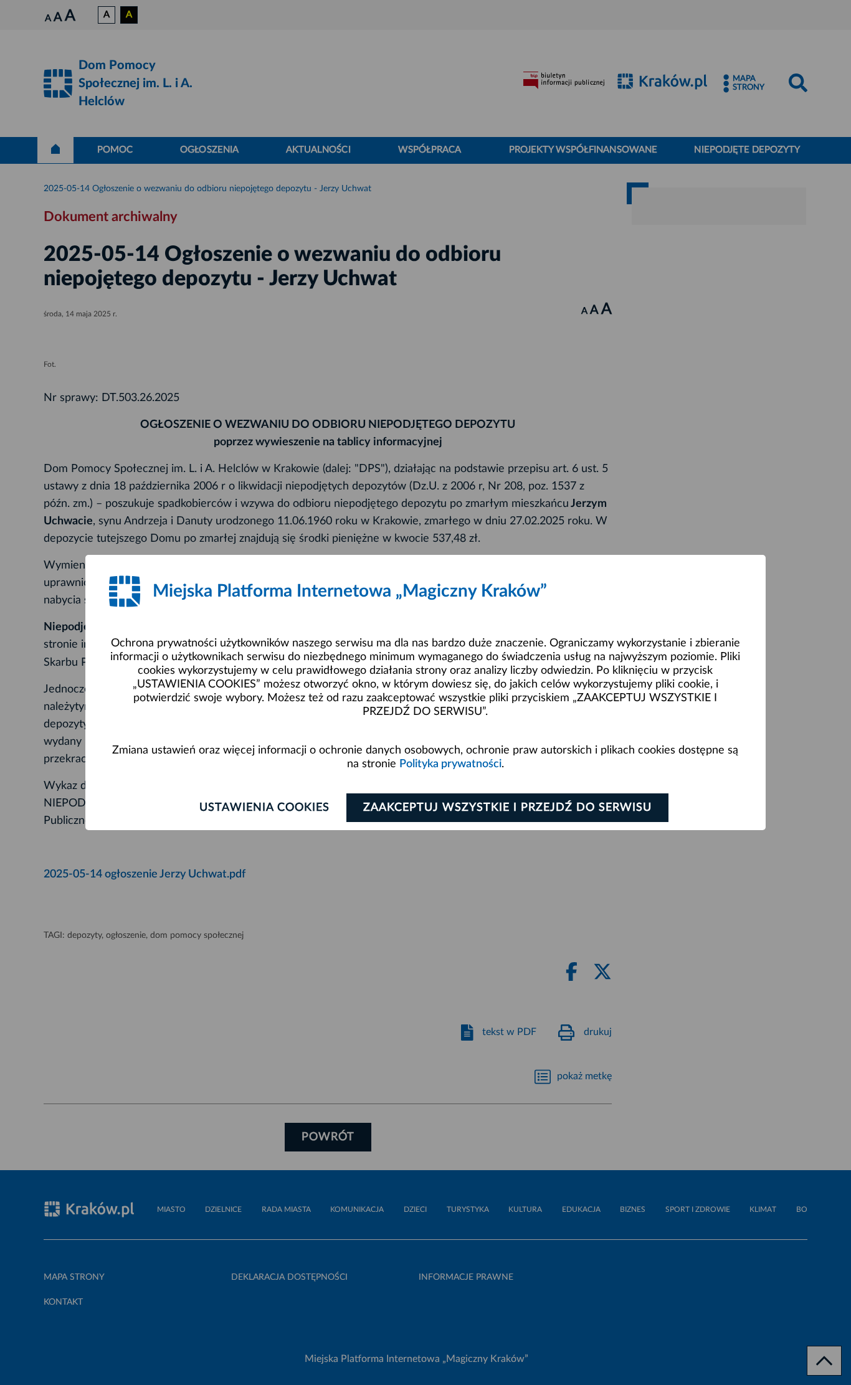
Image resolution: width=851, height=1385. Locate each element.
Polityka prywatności (450, 764)
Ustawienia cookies (264, 807)
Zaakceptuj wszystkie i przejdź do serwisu (507, 807)
